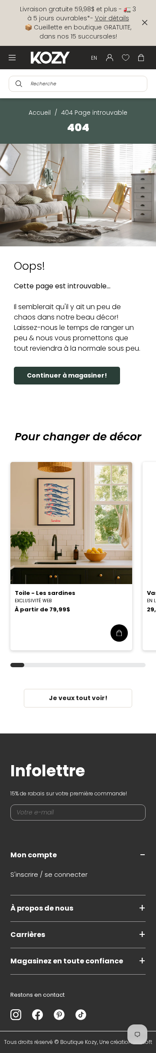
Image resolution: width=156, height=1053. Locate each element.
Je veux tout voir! (78, 698)
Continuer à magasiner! (67, 375)
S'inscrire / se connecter (49, 874)
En (94, 57)
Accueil (40, 112)
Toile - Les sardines (45, 593)
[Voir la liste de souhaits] (125, 57)
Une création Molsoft (125, 1042)
